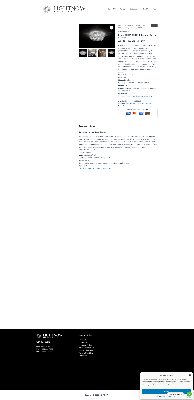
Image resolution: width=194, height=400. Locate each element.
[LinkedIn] (95, 359)
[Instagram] (98, 359)
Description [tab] (83, 126)
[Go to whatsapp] (189, 394)
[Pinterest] (101, 359)
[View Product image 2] (92, 53)
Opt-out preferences (161, 396)
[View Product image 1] (83, 53)
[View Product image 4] (112, 53)
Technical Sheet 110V (144, 96)
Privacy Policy (84, 342)
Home (120, 25)
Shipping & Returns (86, 350)
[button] (190, 375)
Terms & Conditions (86, 353)
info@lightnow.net (43, 346)
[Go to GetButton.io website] (189, 398)
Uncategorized (129, 25)
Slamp (151, 103)
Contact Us (83, 356)
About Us (82, 340)
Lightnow (145, 103)
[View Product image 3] (102, 53)
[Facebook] (92, 359)
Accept (166, 391)
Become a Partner (85, 345)
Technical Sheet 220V (127, 96)
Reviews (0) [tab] (94, 126)
